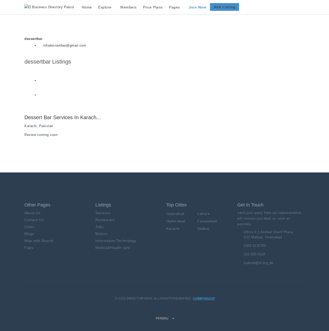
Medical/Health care (112, 248)
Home (87, 7)
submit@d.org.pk (258, 263)
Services (102, 213)
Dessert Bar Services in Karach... (62, 117)
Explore (105, 7)
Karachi (173, 229)
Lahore (203, 214)
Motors (101, 234)
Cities (29, 227)
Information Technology (115, 241)
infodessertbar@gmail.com (64, 45)
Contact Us (34, 220)
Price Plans (153, 7)
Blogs (29, 234)
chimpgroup (204, 298)
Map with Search (39, 241)
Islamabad (175, 214)
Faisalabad (207, 221)
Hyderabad (176, 221)
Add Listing (225, 7)
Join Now (197, 7)
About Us (32, 213)
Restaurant (105, 220)
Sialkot (203, 229)
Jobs (99, 227)
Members (128, 7)
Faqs (28, 248)
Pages (174, 7)
